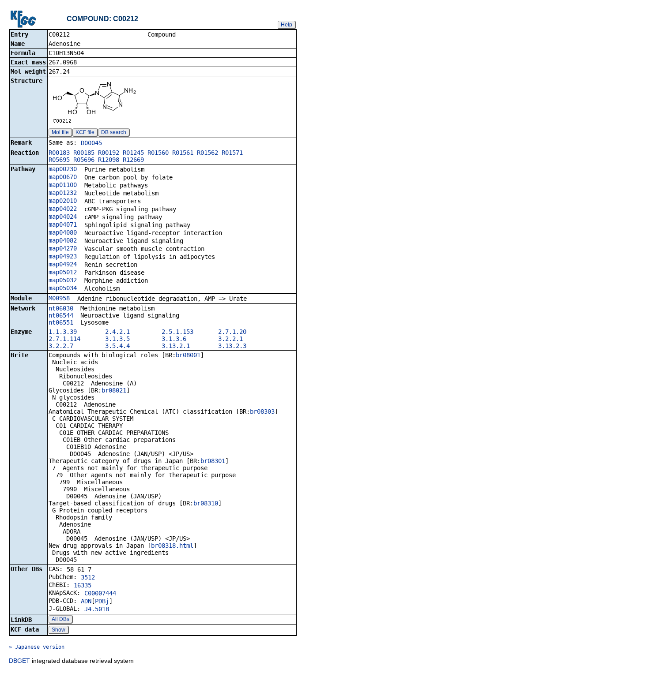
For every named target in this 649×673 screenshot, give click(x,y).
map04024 (63, 216)
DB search (113, 132)
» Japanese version (36, 647)
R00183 (59, 152)
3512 (88, 577)
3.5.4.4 (117, 345)
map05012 (63, 272)
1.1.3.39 (63, 331)
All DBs (60, 619)
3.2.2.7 (61, 345)
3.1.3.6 (174, 338)
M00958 (59, 298)
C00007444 (100, 593)
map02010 (63, 200)
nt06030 (61, 308)
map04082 (63, 240)
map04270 (63, 248)
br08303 (262, 411)
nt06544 (61, 315)
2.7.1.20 (232, 331)
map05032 (63, 280)
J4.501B (96, 609)
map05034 (63, 288)
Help (286, 25)
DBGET (19, 660)
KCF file (84, 132)
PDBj (102, 601)
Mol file (60, 132)
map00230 (63, 168)
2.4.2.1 (117, 331)
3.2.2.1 (230, 338)
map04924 (63, 264)
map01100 (63, 184)
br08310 (205, 503)
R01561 (182, 152)
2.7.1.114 (64, 338)
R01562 (207, 152)
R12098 (108, 159)
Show (58, 630)
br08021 (114, 390)
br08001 (188, 355)
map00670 (63, 176)
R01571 (232, 152)
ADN (86, 601)
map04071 (63, 224)
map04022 (63, 208)
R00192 (108, 152)
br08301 (212, 460)
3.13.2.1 (176, 345)
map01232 (63, 192)
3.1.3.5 (117, 338)
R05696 (83, 159)
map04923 (63, 256)
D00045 (91, 142)
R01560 (158, 152)
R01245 (133, 152)
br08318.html (172, 545)
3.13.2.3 (232, 345)
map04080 (63, 232)
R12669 (133, 159)
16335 (82, 585)
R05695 (59, 159)
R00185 (83, 152)
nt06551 (61, 322)
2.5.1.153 (177, 331)
